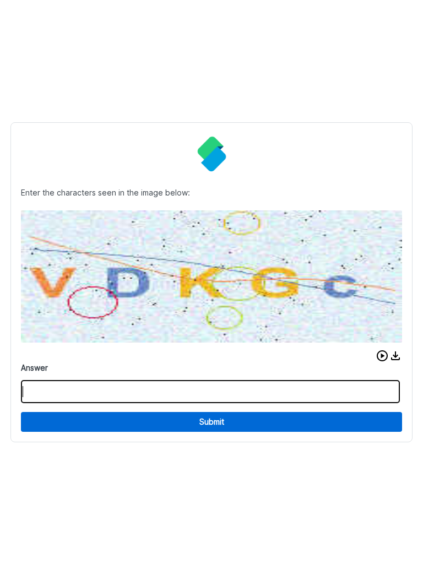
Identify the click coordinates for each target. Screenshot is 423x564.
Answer (34, 367)
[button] (382, 355)
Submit (211, 421)
